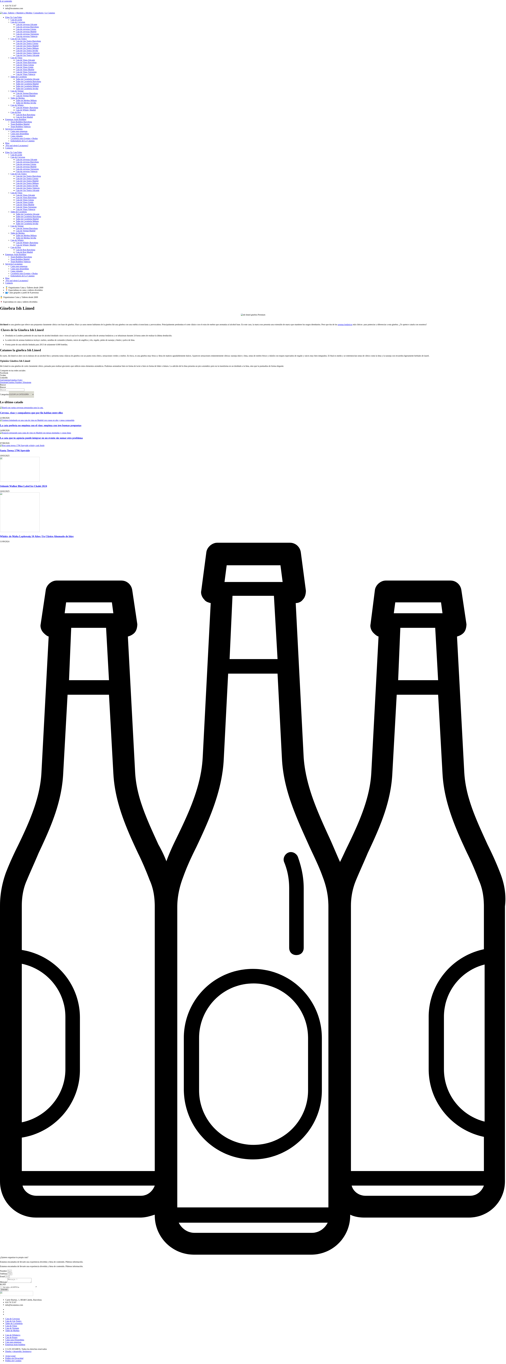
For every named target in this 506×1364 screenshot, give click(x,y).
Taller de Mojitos (18, 98)
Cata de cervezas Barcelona (27, 27)
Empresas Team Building (15, 119)
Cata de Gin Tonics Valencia (28, 53)
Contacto (9, 148)
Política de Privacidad (27, 1287)
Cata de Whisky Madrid (26, 110)
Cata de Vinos (16, 58)
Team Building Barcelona (21, 122)
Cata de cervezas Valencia (26, 36)
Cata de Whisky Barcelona (27, 107)
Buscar (3, 385)
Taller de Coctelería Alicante (27, 79)
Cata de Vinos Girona (25, 65)
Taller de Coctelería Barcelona (28, 81)
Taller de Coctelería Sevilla (27, 88)
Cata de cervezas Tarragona (27, 34)
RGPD (3, 1284)
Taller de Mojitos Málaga (26, 100)
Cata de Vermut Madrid (25, 96)
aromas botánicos (345, 324)
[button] (253, 373)
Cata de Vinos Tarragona (26, 72)
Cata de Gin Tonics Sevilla (27, 50)
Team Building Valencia (21, 126)
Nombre (3, 1271)
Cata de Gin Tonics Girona (27, 43)
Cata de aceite (16, 20)
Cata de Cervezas (18, 22)
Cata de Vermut (17, 91)
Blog (7, 143)
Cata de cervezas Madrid (26, 31)
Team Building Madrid (20, 124)
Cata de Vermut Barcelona (27, 93)
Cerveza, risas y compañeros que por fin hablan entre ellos (31, 412)
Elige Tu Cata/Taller (13, 17)
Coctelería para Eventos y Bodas (24, 138)
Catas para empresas (19, 131)
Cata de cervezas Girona (26, 29)
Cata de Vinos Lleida (24, 67)
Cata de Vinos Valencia (25, 74)
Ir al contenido (6, 1)
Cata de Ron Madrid (24, 117)
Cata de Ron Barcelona (25, 115)
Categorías (4, 394)
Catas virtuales (17, 136)
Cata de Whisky (17, 105)
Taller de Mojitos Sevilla (26, 103)
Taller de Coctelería (19, 77)
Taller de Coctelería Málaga (27, 86)
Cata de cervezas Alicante (26, 24)
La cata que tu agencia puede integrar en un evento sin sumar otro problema (41, 438)
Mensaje (4, 1282)
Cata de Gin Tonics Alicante (27, 55)
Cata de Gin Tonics (19, 39)
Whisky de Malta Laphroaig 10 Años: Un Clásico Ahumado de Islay (37, 536)
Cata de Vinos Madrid (25, 69)
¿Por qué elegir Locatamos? (16, 145)
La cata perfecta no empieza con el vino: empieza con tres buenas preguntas (40, 425)
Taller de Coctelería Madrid (27, 84)
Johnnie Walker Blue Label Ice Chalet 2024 (23, 486)
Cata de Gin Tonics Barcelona (28, 41)
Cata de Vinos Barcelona (26, 62)
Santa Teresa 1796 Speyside (15, 450)
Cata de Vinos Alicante (25, 60)
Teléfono (4, 1274)
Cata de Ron (16, 112)
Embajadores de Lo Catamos (23, 141)
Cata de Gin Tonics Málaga (27, 48)
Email (2, 1276)
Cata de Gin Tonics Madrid (27, 46)
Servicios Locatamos (14, 129)
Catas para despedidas (20, 134)
